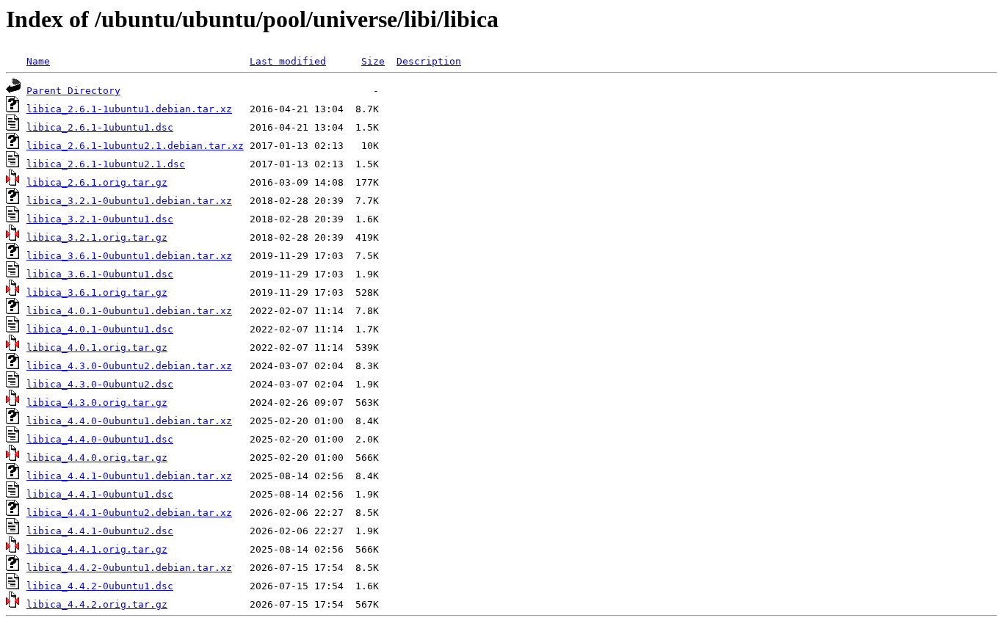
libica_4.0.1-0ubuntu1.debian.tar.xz (129, 310)
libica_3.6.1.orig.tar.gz (96, 292)
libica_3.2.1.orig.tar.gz (96, 237)
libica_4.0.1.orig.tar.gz (96, 347)
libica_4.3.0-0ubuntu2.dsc (99, 384)
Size (373, 61)
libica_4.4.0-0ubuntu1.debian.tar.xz (129, 420)
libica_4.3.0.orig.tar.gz (96, 402)
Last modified (288, 61)
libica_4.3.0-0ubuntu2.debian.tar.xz (129, 365)
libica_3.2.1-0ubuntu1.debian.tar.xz (129, 200)
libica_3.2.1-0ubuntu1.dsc (99, 219)
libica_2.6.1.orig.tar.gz (96, 182)
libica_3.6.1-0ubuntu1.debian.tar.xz (129, 255)
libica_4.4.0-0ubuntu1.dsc (99, 439)
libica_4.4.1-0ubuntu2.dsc (99, 530)
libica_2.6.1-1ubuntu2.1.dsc (105, 164)
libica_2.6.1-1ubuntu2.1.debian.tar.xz (135, 145)
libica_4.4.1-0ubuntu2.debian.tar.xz (129, 512)
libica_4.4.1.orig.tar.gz (96, 549)
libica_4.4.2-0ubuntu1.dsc (99, 586)
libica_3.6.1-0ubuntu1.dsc (99, 274)
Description (429, 61)
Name (38, 61)
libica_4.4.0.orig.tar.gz (96, 457)
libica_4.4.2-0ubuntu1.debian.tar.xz (129, 567)
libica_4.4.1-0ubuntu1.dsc (99, 494)
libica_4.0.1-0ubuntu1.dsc (99, 329)
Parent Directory (73, 90)
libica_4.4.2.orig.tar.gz (96, 604)
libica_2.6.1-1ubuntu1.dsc (99, 127)
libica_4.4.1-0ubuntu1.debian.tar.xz (129, 475)
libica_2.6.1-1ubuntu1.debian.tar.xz (129, 108)
